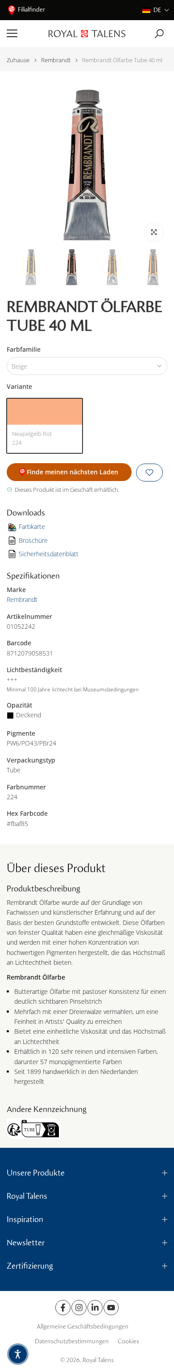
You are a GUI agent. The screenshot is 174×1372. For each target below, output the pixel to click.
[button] (156, 10)
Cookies (128, 1341)
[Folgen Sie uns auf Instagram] (79, 1307)
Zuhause (18, 60)
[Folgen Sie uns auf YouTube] (111, 1307)
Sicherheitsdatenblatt (49, 554)
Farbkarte (32, 526)
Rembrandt (55, 60)
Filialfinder (31, 9)
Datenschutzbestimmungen (72, 1341)
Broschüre (33, 540)
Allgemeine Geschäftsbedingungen (82, 1326)
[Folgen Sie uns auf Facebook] (62, 1307)
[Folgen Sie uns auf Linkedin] (95, 1307)
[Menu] (24, 33)
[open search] (159, 33)
